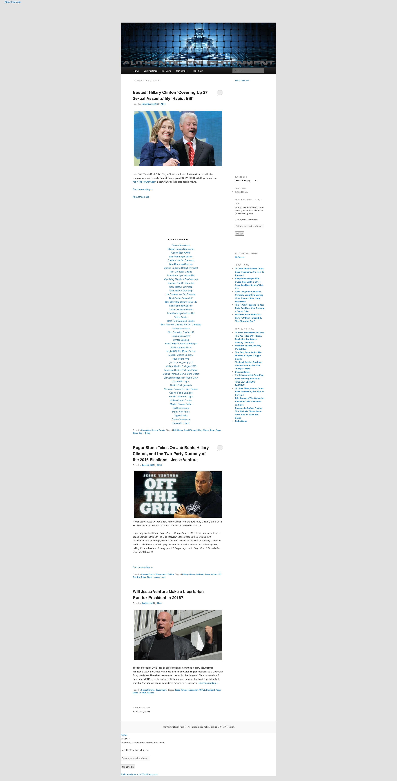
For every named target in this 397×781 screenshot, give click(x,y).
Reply (147, 432)
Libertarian (193, 689)
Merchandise (182, 70)
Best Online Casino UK (181, 298)
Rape (212, 430)
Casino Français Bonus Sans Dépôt (181, 373)
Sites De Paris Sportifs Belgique (181, 343)
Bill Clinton (178, 430)
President (210, 689)
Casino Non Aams (181, 245)
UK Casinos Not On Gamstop (181, 294)
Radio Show (197, 70)
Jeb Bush (200, 574)
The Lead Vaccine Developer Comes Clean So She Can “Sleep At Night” (248, 365)
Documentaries (150, 70)
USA (144, 692)
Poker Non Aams (181, 411)
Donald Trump (190, 430)
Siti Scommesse (181, 407)
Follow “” (125, 738)
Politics (170, 574)
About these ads (13, 1)
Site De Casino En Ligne (181, 396)
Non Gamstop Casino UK (181, 332)
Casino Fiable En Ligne (181, 392)
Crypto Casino (181, 415)
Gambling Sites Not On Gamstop (181, 279)
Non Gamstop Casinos (181, 256)
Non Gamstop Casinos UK (180, 275)
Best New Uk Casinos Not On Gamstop (181, 324)
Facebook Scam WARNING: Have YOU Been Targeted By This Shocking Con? (248, 317)
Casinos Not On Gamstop (181, 260)
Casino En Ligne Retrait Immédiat (181, 267)
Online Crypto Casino (181, 400)
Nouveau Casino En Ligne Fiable (180, 370)
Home (136, 70)
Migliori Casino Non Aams (181, 248)
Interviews (166, 70)
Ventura (150, 692)
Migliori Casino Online (181, 404)
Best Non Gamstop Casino (181, 320)
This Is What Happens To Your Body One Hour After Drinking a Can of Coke (249, 308)
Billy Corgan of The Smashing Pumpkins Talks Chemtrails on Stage (249, 401)
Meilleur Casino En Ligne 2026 (181, 366)
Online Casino (181, 317)
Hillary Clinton (203, 430)
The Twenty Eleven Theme (174, 726)
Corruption (146, 430)
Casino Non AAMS (181, 252)
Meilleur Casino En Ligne (181, 354)
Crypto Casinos (181, 339)
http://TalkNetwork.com (144, 181)
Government (161, 574)
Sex (140, 432)
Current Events (158, 430)
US (140, 692)
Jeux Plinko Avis (180, 358)
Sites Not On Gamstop (180, 286)
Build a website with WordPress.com (139, 774)
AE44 (163, 103)
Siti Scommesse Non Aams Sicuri (181, 377)
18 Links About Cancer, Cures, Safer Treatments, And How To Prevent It (249, 272)
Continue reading (143, 189)
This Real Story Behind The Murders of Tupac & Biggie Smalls (248, 355)
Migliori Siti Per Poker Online (181, 351)
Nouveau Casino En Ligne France (181, 388)
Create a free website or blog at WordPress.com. (213, 726)
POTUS (202, 689)
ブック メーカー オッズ (181, 362)
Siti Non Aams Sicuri (180, 347)
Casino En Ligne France (181, 309)
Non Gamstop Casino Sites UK (181, 301)
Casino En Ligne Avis (181, 385)
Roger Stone (146, 577)
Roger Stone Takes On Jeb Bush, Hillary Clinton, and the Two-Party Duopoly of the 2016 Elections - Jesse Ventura (171, 453)
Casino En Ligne (181, 381)
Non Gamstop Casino (181, 271)
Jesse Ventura (211, 574)
